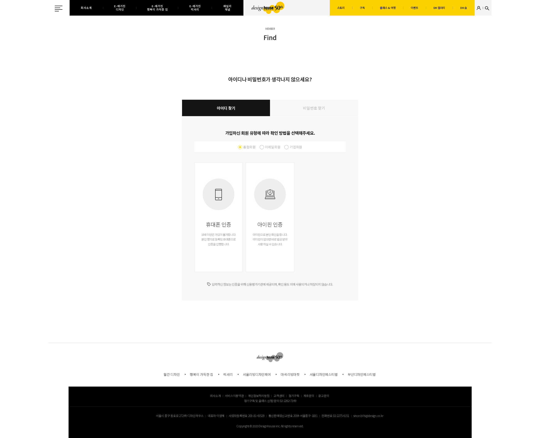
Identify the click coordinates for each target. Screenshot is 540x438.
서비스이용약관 (234, 395)
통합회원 (249, 146)
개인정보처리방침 (258, 395)
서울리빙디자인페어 (257, 374)
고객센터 (279, 395)
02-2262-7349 (288, 401)
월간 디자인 (171, 374)
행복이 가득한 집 (201, 374)
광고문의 (323, 395)
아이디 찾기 (226, 108)
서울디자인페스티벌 (324, 374)
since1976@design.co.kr (368, 415)
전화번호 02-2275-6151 (335, 415)
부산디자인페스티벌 (362, 374)
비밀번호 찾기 (314, 108)
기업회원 (296, 146)
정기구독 (294, 395)
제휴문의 (309, 395)
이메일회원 (273, 146)
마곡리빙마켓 (290, 374)
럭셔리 (228, 374)
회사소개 (215, 395)
